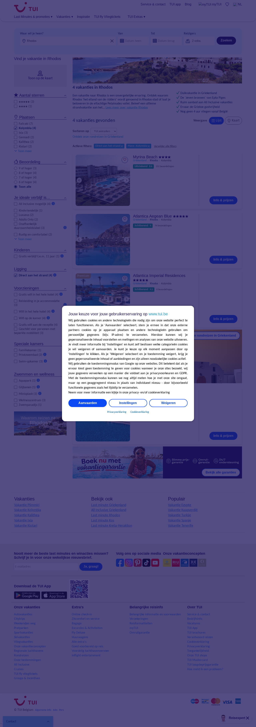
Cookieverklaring (139, 412)
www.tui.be (158, 314)
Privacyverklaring (116, 412)
